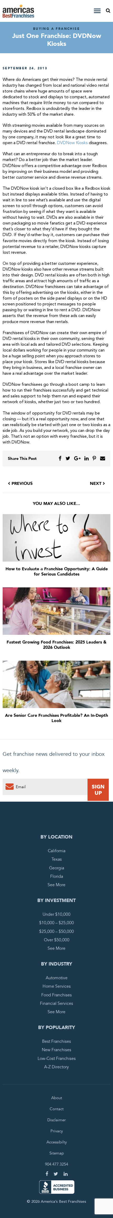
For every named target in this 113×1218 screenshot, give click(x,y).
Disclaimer (56, 1120)
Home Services (57, 986)
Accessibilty (57, 1142)
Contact (57, 1109)
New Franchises (56, 1050)
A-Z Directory (56, 1067)
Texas (57, 859)
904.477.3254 (56, 1164)
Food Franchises (56, 995)
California (56, 851)
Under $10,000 (56, 914)
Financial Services (56, 1003)
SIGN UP (98, 789)
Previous (21, 483)
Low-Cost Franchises (57, 1058)
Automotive (57, 978)
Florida (56, 876)
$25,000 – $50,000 (56, 931)
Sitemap (56, 1153)
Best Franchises (56, 1041)
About (56, 1097)
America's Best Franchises (19, 11)
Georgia (56, 868)
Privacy (56, 1131)
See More (56, 885)
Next (96, 483)
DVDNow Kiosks (72, 143)
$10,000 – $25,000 (56, 923)
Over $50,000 (56, 940)
